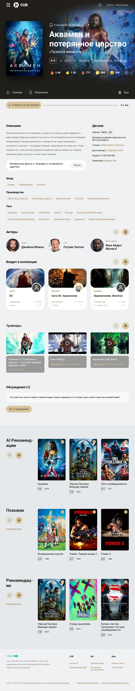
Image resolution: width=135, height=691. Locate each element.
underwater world (62, 219)
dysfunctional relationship (89, 212)
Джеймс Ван (110, 160)
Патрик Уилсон (74, 247)
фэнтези (120, 61)
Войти (110, 5)
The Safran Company (42, 198)
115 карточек (99, 302)
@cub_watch (64, 683)
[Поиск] (100, 5)
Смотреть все (13, 529)
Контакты (73, 663)
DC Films (79, 198)
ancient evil (44, 219)
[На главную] (20, 5)
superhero (12, 212)
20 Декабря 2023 (114, 150)
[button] (125, 232)
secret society (28, 212)
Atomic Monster (63, 198)
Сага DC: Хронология (64, 295)
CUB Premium (117, 667)
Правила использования (87, 683)
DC (11, 295)
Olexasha (56, 291)
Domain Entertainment (98, 198)
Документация (97, 663)
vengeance (79, 219)
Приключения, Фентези (108, 295)
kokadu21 (98, 291)
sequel (57, 212)
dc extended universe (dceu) (21, 219)
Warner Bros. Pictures (18, 198)
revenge (69, 212)
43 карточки (57, 302)
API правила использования (97, 668)
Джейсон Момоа (32, 247)
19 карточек (14, 302)
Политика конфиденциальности (115, 683)
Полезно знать (118, 663)
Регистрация (122, 5)
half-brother (44, 212)
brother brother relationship (102, 219)
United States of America (112, 145)
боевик (84, 61)
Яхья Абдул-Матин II (114, 247)
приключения (102, 61)
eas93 (12, 291)
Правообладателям (77, 667)
